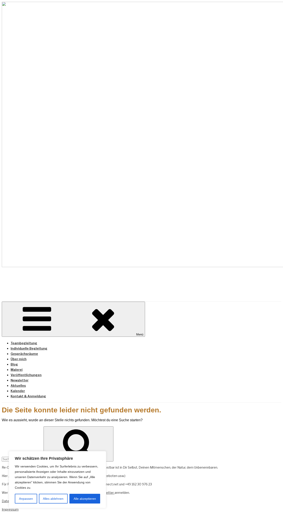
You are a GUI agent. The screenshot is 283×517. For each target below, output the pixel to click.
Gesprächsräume (24, 354)
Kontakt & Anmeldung (28, 396)
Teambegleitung (24, 343)
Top (272, 506)
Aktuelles (18, 385)
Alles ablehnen (53, 498)
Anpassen (26, 498)
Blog (14, 364)
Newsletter (20, 380)
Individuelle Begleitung (29, 348)
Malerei (17, 369)
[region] (57, 479)
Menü (139, 334)
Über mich (19, 359)
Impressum (10, 509)
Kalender (18, 391)
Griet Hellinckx (49, 280)
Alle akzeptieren (85, 498)
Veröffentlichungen (26, 375)
